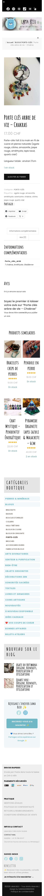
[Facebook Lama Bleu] (6, 859)
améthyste (9, 196)
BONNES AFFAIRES (15, 628)
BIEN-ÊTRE (11, 565)
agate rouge (19, 193)
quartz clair (19, 200)
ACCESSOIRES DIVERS (15, 545)
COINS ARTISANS (15, 599)
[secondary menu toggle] (4, 3)
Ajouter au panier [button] (31, 424)
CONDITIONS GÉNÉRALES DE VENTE (20, 814)
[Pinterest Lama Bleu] (16, 859)
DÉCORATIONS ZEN (16, 576)
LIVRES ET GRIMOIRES (17, 594)
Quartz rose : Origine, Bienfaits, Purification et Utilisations (26, 685)
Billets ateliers (15, 634)
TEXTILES (10, 588)
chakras (28, 196)
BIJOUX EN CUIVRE (13, 529)
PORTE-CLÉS (19, 189)
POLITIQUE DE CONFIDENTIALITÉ (19, 807)
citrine (35, 196)
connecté (22, 312)
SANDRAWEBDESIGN (26, 889)
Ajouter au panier (17, 177)
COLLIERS (10, 521)
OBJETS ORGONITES (16, 571)
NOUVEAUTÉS (13, 605)
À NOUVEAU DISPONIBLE (19, 611)
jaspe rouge (9, 200)
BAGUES (9, 514)
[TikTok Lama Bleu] (21, 859)
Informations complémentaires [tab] (22, 231)
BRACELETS (10, 510)
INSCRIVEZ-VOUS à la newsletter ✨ (22, 723)
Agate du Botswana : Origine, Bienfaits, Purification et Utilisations (27, 669)
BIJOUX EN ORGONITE (15, 533)
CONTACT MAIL (10, 835)
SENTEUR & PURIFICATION (20, 559)
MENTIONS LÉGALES (13, 803)
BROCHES (10, 541)
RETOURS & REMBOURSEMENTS (18, 810)
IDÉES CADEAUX (14, 617)
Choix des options (12, 360)
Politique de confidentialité (22, 891)
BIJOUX (9, 504)
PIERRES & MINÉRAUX (17, 498)
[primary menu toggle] (38, 39)
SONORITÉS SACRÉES (17, 582)
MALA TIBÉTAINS (12, 525)
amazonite (30, 193)
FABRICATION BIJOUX (15, 549)
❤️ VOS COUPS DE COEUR (19, 622)
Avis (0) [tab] (23, 237)
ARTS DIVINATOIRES (16, 553)
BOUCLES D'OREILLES (14, 517)
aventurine (19, 196)
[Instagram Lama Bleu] (11, 859)
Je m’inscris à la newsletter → (19, 876)
